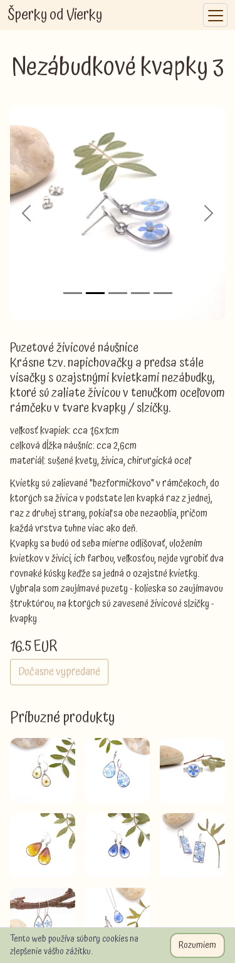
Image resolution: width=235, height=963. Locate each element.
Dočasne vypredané (59, 672)
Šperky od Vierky (55, 15)
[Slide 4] (140, 293)
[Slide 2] (95, 293)
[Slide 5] (163, 293)
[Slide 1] (72, 293)
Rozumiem (197, 945)
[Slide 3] (117, 293)
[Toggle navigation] (215, 15)
